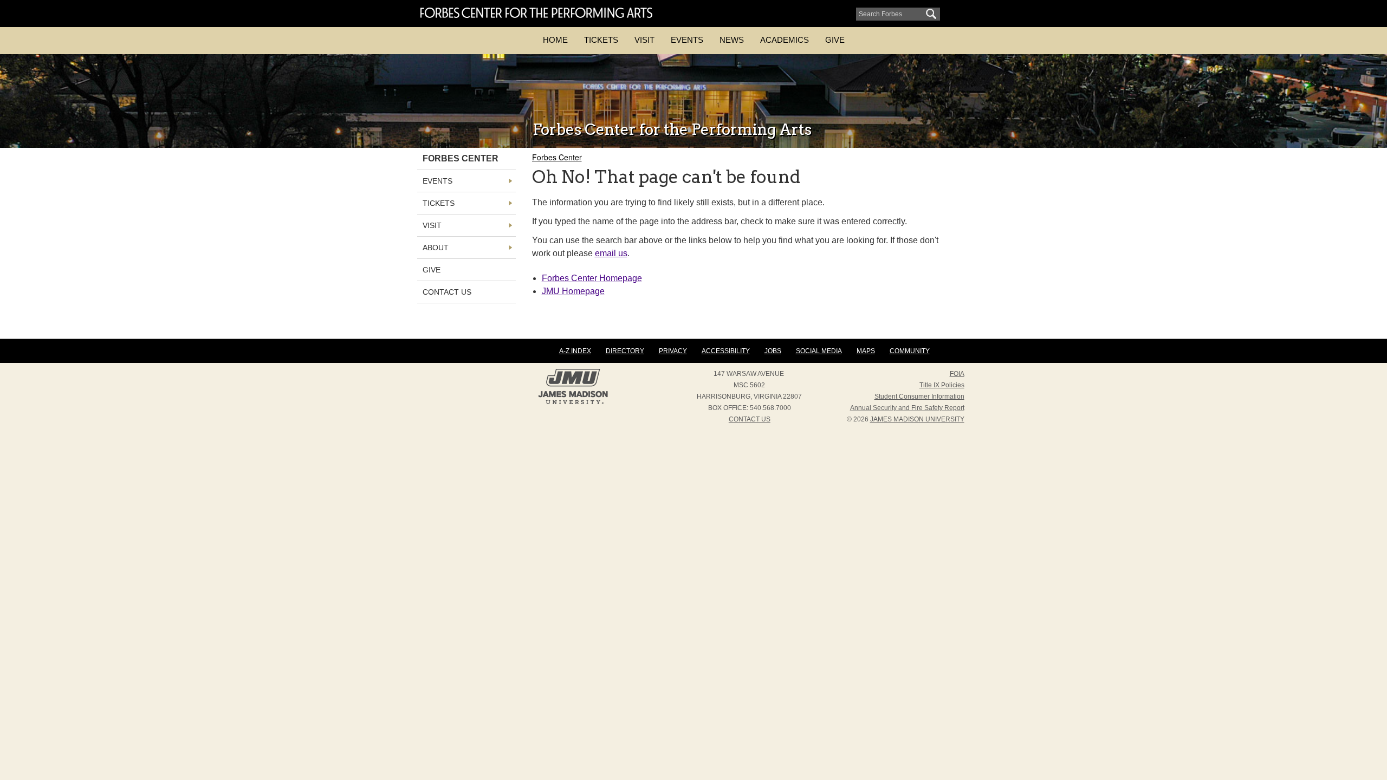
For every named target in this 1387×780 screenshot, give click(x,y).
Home (555, 39)
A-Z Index (575, 351)
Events (687, 39)
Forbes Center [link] (460, 158)
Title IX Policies (941, 385)
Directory (625, 351)
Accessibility (726, 351)
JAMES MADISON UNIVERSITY (917, 419)
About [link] (436, 247)
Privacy (673, 351)
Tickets (601, 39)
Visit (644, 39)
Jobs (772, 351)
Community (910, 351)
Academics (784, 39)
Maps (866, 351)
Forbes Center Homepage (592, 278)
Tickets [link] (439, 203)
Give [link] (431, 269)
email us (611, 253)
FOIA (957, 374)
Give (835, 39)
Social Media (819, 351)
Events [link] (437, 181)
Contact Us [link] (447, 292)
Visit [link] (432, 225)
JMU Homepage (573, 291)
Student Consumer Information (919, 396)
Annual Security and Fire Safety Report (907, 408)
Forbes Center (557, 157)
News (732, 39)
